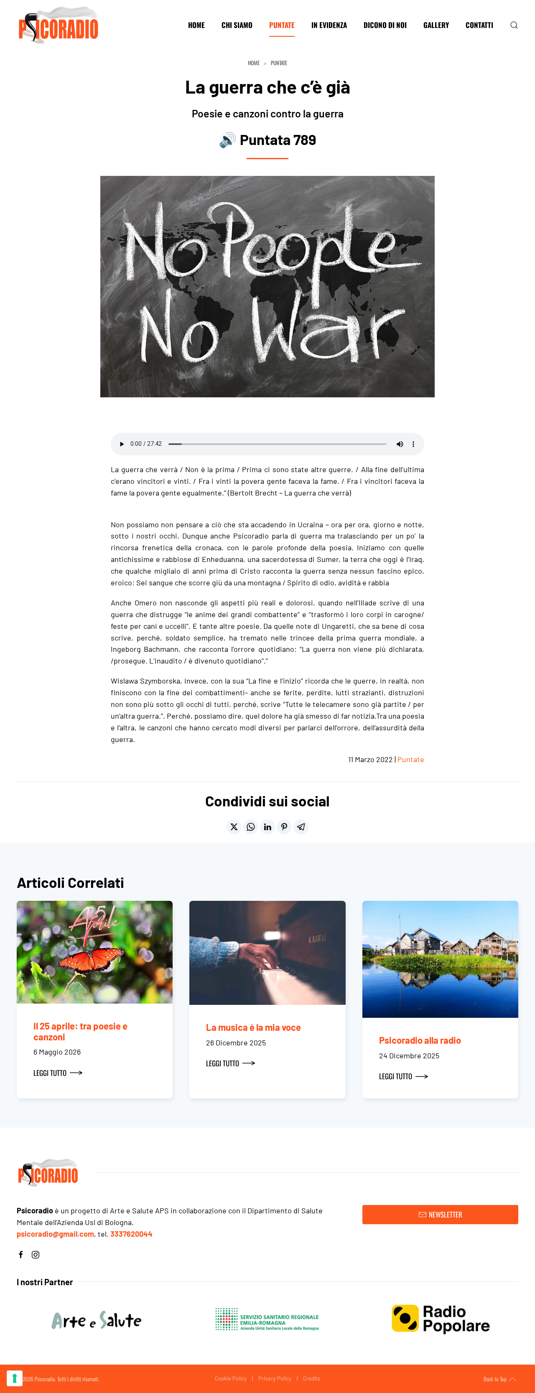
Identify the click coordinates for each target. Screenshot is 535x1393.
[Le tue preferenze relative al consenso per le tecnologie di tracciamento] (15, 1378)
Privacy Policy (274, 1378)
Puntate (282, 25)
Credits (311, 1378)
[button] (514, 25)
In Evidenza (329, 25)
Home (196, 25)
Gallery (436, 25)
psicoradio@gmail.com (55, 1233)
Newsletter (445, 1214)
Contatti (479, 25)
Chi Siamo (237, 25)
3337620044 (131, 1233)
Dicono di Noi (385, 25)
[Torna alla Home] (58, 25)
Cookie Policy (231, 1378)
